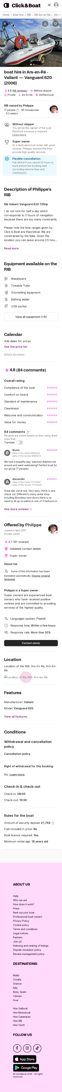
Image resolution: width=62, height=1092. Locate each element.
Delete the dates (14, 354)
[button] (46, 24)
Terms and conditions (25, 929)
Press (16, 908)
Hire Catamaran (21, 1016)
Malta (16, 975)
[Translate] (19, 442)
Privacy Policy (21, 920)
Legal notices (20, 933)
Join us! (17, 941)
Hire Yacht (19, 1025)
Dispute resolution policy (27, 949)
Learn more (17, 774)
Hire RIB (17, 1020)
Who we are (20, 900)
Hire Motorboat (21, 1012)
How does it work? (23, 904)
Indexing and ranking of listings (30, 945)
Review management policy (28, 953)
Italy (15, 987)
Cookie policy (21, 925)
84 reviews (20, 90)
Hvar (15, 1000)
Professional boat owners (27, 916)
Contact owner (31, 643)
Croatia (17, 979)
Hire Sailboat (20, 1008)
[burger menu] (49, 5)
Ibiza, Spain (19, 991)
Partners (18, 937)
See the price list (15, 346)
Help (15, 896)
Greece (17, 983)
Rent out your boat (23, 912)
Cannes (17, 996)
